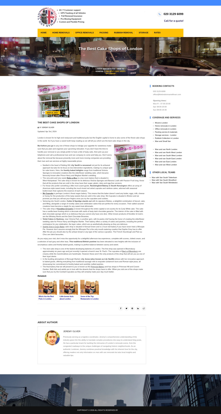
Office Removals (84, 33)
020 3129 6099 (173, 14)
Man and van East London (165, 162)
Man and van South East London (168, 158)
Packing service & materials (166, 132)
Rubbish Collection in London (167, 138)
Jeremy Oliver (48, 127)
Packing (103, 33)
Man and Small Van (163, 141)
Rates (157, 33)
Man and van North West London (168, 152)
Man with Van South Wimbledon (165, 183)
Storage (143, 33)
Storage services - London (165, 135)
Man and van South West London (168, 155)
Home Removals (61, 33)
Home (43, 33)
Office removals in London (165, 129)
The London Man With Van (131, 410)
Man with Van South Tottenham (164, 177)
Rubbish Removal (123, 33)
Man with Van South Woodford (164, 180)
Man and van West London (166, 165)
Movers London (161, 123)
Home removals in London (165, 126)
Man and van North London (166, 149)
